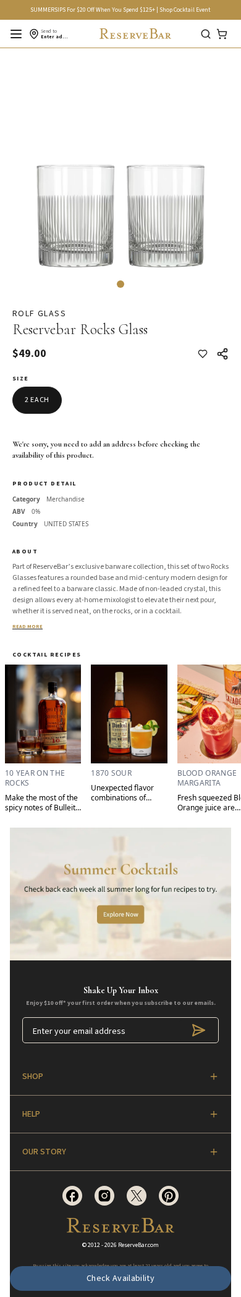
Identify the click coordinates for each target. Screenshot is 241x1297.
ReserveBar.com (138, 1245)
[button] (120, 284)
